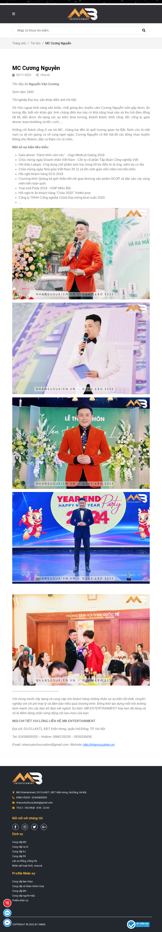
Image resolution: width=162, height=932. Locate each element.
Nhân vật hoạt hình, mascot (27, 865)
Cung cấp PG (19, 856)
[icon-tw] (34, 827)
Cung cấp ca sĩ (20, 846)
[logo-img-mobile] (82, 14)
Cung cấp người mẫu (23, 895)
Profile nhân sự (20, 900)
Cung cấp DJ (19, 851)
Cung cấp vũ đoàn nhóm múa (28, 886)
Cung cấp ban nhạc (22, 881)
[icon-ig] (25, 827)
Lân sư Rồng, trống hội (24, 861)
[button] (13, 14)
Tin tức (35, 43)
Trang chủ (19, 43)
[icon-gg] (44, 827)
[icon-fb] (15, 827)
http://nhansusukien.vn (98, 744)
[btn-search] (144, 30)
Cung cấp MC (19, 842)
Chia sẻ (45, 74)
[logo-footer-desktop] (27, 778)
